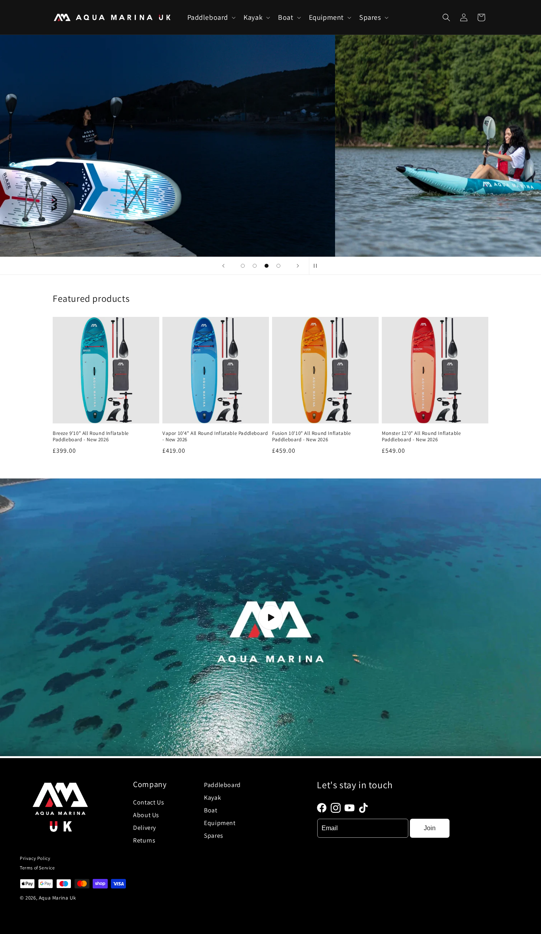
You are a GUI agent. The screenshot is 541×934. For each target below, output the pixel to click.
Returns (144, 840)
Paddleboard (222, 785)
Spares (213, 835)
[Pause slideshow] (317, 265)
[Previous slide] (223, 265)
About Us (146, 815)
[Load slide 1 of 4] (243, 266)
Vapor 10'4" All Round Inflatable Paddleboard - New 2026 (215, 436)
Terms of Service (37, 868)
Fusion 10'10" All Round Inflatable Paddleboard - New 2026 (311, 436)
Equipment (219, 823)
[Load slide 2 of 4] (255, 266)
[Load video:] (270, 617)
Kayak (212, 797)
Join (430, 828)
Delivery (144, 827)
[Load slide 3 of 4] (266, 266)
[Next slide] (298, 265)
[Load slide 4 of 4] (278, 266)
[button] (211, 17)
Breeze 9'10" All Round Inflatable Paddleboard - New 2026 (91, 436)
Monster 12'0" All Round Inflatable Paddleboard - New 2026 (421, 436)
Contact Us (148, 802)
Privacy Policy (35, 858)
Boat (210, 810)
